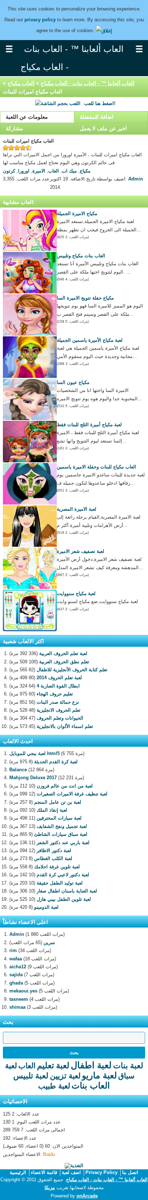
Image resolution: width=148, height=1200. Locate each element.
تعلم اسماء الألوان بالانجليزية (65, 726)
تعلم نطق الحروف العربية (64, 661)
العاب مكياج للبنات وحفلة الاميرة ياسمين (96, 467)
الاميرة (38, 171)
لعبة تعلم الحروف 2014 (59, 677)
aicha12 (17, 966)
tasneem (18, 999)
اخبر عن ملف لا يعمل (103, 128)
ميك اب (69, 171)
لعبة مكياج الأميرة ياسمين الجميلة (89, 340)
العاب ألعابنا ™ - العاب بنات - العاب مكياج (87, 83)
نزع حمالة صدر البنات (58, 702)
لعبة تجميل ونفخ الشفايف (62, 826)
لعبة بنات (128, 1065)
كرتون (9, 171)
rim (13, 950)
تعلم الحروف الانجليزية (58, 710)
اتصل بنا (130, 1172)
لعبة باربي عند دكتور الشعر (63, 842)
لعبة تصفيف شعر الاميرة (80, 551)
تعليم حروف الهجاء (55, 694)
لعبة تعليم (53, 1065)
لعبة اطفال (91, 1065)
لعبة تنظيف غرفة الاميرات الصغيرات (72, 794)
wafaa (15, 958)
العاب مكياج (21, 83)
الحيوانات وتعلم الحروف (60, 718)
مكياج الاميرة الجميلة (77, 213)
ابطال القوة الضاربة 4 (58, 686)
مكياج (85, 171)
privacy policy (40, 19)
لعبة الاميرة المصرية (76, 509)
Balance (18, 769)
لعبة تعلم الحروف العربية (63, 653)
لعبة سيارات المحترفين (59, 818)
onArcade (87, 1196)
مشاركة (14, 128)
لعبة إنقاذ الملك (52, 810)
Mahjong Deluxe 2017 (33, 777)
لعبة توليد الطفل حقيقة (60, 883)
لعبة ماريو (99, 1075)
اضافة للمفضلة (97, 117)
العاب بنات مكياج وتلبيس (81, 255)
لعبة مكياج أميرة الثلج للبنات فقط (89, 424)
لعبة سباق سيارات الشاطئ (60, 834)
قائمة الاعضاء (44, 1172)
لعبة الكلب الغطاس (53, 858)
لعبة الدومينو (46, 907)
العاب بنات (90, 1085)
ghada (16, 983)
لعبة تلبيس (30, 1075)
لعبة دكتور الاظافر (54, 850)
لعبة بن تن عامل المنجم (57, 802)
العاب (53, 171)
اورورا (23, 171)
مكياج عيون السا (73, 382)
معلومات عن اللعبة (27, 117)
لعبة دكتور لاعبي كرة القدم (63, 874)
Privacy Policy (101, 1172)
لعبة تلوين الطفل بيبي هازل (64, 899)
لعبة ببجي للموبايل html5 (34, 753)
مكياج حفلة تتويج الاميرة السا (85, 298)
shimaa (17, 1007)
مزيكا (50, 1187)
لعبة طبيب (54, 1086)
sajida (16, 974)
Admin (135, 179)
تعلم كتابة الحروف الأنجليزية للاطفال (72, 669)
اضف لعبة (71, 1172)
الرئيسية (18, 1172)
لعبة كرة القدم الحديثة (56, 761)
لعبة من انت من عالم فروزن (65, 786)
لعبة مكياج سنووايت (76, 593)
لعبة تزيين (65, 1076)
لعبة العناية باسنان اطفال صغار (67, 891)
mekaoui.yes (23, 991)
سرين (49, 942)
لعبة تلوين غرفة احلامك (57, 866)
